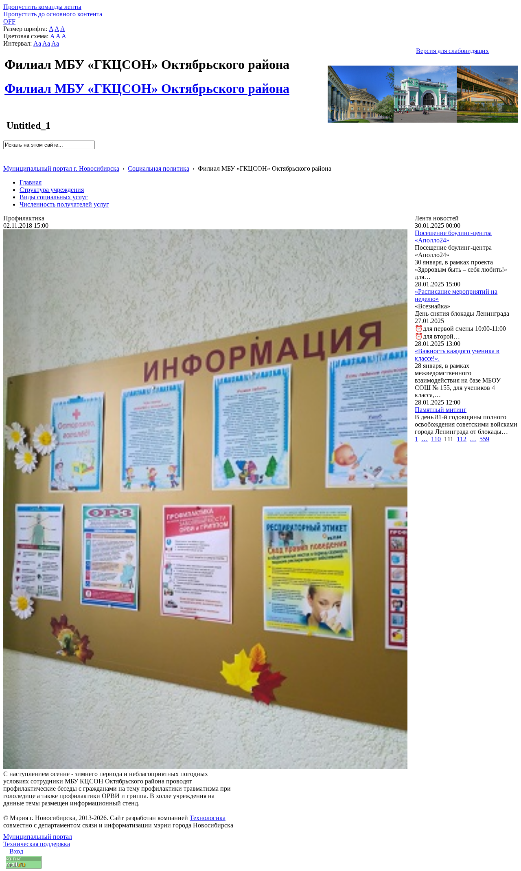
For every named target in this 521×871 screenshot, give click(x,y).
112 (461, 439)
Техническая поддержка (36, 843)
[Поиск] (6, 152)
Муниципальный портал (37, 836)
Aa (37, 43)
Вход (16, 851)
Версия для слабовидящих (452, 50)
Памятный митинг (440, 409)
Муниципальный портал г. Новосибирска (61, 168)
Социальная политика (158, 168)
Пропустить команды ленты (42, 6)
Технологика (207, 817)
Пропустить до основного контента (52, 14)
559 (484, 439)
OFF (9, 21)
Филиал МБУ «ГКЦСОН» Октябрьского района (146, 84)
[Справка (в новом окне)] (6, 159)
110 (436, 439)
